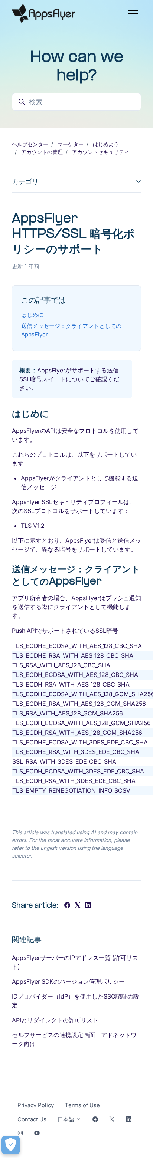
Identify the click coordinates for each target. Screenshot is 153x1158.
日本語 (67, 1119)
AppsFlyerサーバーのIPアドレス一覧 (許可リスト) (75, 962)
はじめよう (106, 144)
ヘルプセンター (30, 144)
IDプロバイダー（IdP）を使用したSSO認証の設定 (75, 1001)
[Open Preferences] (10, 1145)
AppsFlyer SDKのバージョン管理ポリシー (68, 981)
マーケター (71, 144)
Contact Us (31, 1119)
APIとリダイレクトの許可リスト (55, 1020)
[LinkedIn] (88, 905)
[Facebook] (67, 905)
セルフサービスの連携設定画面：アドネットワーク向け (74, 1039)
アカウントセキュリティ (100, 152)
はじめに (32, 314)
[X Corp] (78, 905)
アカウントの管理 (42, 152)
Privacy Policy (35, 1105)
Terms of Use (82, 1105)
